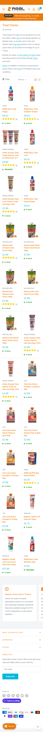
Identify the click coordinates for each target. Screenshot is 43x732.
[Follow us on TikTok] (26, 695)
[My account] (34, 9)
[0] (38, 9)
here (19, 69)
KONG (4, 106)
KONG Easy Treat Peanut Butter (31, 200)
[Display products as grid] (36, 80)
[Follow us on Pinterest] (17, 695)
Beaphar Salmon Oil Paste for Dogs (32, 518)
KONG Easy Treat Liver (31, 154)
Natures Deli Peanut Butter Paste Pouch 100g (10, 340)
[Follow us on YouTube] (22, 695)
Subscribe (10, 676)
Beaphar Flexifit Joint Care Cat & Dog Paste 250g (9, 561)
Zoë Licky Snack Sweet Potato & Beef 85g (32, 432)
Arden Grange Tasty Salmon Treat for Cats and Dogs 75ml (10, 386)
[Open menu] (3, 9)
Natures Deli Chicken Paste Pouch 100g (8, 247)
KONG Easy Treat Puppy (9, 110)
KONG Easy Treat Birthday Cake (31, 560)
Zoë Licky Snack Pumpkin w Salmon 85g (32, 386)
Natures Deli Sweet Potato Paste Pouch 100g (32, 247)
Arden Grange (8, 149)
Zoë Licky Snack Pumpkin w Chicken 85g (10, 475)
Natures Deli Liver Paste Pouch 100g (31, 292)
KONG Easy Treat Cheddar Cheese (31, 110)
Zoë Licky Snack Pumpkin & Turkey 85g (9, 519)
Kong (35, 58)
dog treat (17, 44)
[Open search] (29, 9)
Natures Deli (7, 242)
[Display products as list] (39, 80)
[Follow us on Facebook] (4, 695)
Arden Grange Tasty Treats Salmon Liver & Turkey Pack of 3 (10, 155)
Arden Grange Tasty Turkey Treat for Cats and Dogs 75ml (32, 340)
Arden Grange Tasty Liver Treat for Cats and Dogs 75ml (10, 201)
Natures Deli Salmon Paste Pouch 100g (8, 294)
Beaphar (27, 513)
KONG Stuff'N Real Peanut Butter (31, 474)
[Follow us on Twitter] (8, 695)
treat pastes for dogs (27, 55)
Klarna (4, 66)
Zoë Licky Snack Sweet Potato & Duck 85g (9, 432)
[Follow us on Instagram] (13, 695)
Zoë (25, 381)
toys (18, 38)
